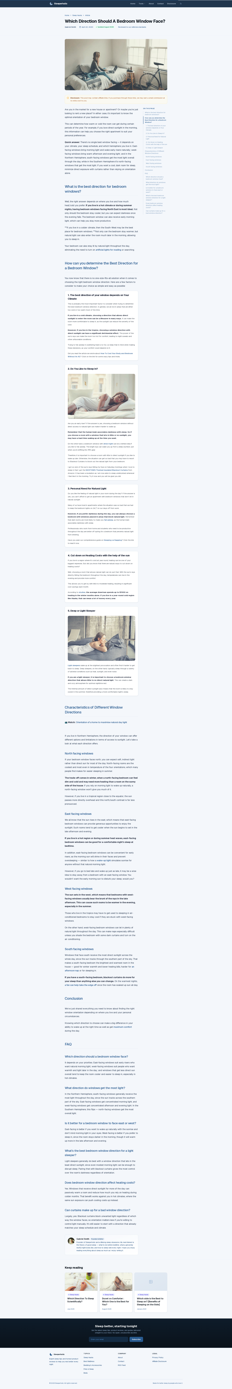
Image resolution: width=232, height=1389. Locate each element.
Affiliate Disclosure (159, 1361)
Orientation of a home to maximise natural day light (101, 722)
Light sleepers (74, 665)
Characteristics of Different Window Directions (154, 152)
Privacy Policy (157, 1357)
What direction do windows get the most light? (95, 1088)
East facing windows (78, 814)
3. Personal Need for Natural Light (156, 138)
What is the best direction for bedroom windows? (155, 113)
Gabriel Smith (70, 27)
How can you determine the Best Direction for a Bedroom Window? (155, 120)
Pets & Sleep (89, 1369)
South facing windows (79, 949)
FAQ (68, 1044)
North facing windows (79, 753)
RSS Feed (122, 1365)
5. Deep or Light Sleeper (154, 148)
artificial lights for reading (108, 249)
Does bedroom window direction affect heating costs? (100, 1182)
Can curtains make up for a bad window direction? (97, 1210)
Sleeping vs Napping (113, 540)
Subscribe (136, 1339)
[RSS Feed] (181, 4)
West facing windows (79, 889)
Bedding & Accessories (93, 1365)
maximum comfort (122, 1027)
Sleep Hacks (77, 15)
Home (132, 4)
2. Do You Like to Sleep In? (155, 133)
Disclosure (171, 4)
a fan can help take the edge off (81, 985)
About (151, 4)
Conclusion (74, 998)
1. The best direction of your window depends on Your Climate (156, 128)
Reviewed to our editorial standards (132, 27)
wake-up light (104, 860)
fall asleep (108, 520)
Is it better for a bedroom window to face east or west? (100, 1123)
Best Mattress (89, 1361)
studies (82, 592)
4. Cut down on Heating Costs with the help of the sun (156, 143)
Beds (86, 1373)
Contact (160, 4)
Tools (141, 4)
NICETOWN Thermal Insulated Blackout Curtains (107, 470)
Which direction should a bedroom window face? (96, 1056)
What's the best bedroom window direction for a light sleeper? (155, 198)
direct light (108, 444)
